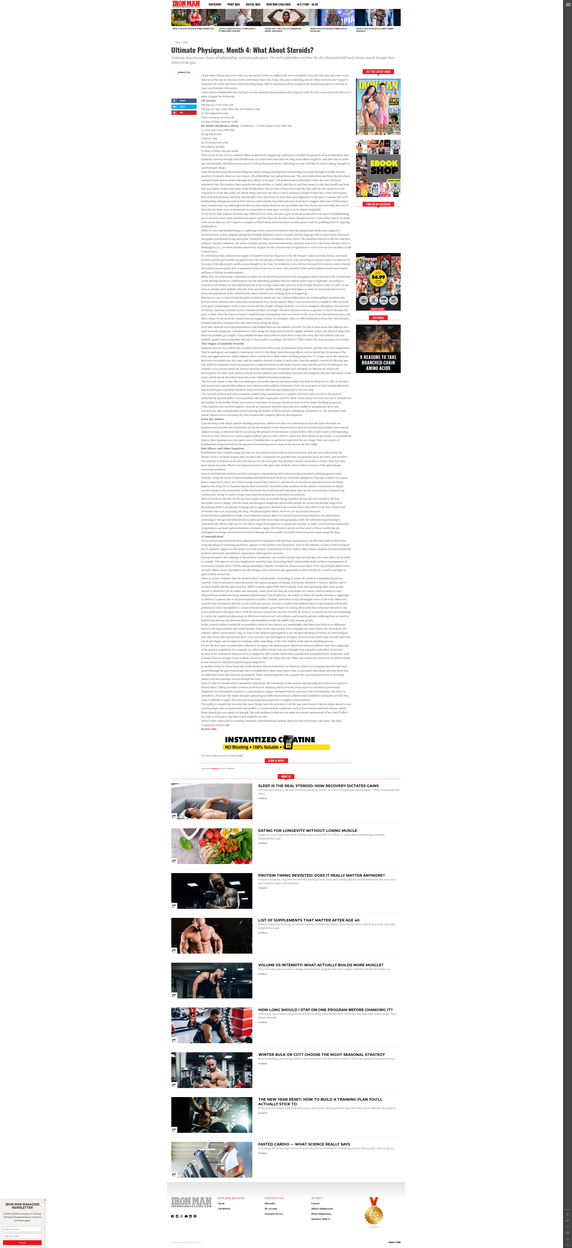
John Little (184, 72)
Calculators (224, 1208)
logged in (215, 769)
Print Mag (233, 4)
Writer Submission (321, 1213)
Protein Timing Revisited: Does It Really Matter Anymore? (321, 875)
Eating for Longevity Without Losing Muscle (307, 830)
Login (240, 755)
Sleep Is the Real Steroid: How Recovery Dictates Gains (318, 786)
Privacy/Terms (395, 1242)
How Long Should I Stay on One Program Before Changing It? (325, 1010)
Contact (315, 1203)
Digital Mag (253, 4)
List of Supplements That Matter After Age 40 (308, 920)
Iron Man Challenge (278, 4)
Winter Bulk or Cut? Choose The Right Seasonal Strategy (321, 1054)
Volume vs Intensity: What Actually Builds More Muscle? (320, 965)
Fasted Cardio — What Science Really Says (304, 1144)
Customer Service (274, 1213)
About (221, 1203)
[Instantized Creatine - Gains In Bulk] (276, 749)
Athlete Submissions (322, 1208)
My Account (271, 1208)
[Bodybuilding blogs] (374, 1228)
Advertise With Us (320, 1219)
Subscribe (215, 4)
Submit (22, 1242)
